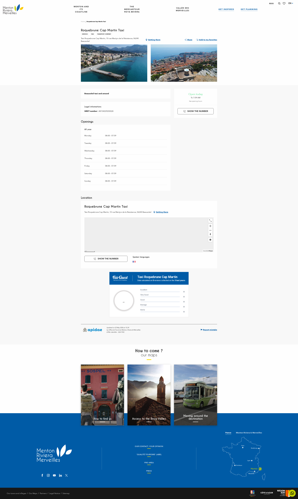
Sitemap (66, 493)
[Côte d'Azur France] (266, 493)
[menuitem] (13, 9)
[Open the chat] (292, 493)
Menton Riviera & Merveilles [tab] (249, 433)
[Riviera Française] (252, 493)
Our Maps (33, 493)
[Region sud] (284, 493)
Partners (43, 493)
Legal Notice (54, 493)
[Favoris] (284, 3)
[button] (279, 3)
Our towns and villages (16, 493)
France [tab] (228, 433)
